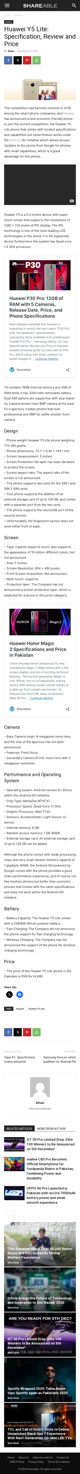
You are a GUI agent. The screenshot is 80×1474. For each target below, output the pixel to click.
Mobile (19, 15)
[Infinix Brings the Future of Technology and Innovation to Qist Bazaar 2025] (40, 1289)
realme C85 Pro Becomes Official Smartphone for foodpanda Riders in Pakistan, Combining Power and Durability (50, 1168)
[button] (7, 5)
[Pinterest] (27, 60)
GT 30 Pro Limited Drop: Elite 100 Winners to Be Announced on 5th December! (50, 1144)
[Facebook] (8, 60)
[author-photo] (40, 1097)
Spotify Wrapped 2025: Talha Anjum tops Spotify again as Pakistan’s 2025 (38, 1391)
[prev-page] (6, 1212)
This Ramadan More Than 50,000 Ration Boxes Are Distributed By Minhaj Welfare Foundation (40, 1253)
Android (15, 140)
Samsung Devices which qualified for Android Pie (59, 1059)
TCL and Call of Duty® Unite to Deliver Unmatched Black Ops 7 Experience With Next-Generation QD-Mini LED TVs (40, 1433)
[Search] (74, 5)
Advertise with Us (43, 1457)
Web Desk (13, 1262)
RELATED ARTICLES (19, 1128)
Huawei (68, 113)
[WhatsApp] (36, 60)
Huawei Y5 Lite (36, 1008)
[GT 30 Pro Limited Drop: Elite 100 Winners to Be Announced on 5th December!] (14, 1144)
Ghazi (11, 50)
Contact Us (63, 1457)
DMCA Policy (17, 1462)
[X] (18, 60)
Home (7, 15)
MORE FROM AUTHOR (51, 1128)
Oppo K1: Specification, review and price (19, 1059)
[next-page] (13, 1212)
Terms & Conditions (59, 1462)
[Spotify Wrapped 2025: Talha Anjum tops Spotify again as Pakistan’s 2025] (40, 1379)
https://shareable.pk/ (40, 1108)
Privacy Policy (36, 1462)
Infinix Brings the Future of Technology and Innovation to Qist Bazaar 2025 (40, 1300)
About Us (23, 1457)
